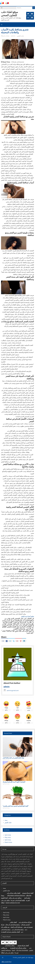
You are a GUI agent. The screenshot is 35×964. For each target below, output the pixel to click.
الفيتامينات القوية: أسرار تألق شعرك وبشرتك (14, 782)
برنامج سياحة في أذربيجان (12, 924)
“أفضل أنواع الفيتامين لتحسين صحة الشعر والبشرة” (15, 806)
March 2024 (8, 842)
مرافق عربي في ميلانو (15, 898)
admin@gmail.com (13, 690)
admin (7, 687)
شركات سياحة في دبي (25, 922)
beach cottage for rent (13, 902)
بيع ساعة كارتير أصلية (17, 927)
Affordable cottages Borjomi (16, 895)
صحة (6, 820)
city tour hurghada (22, 950)
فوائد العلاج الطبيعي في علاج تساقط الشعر (13, 758)
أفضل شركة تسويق (27, 893)
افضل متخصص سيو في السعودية (10, 932)
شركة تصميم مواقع (6, 961)
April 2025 (8, 835)
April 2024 (8, 840)
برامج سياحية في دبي (18, 929)
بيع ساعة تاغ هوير (6, 950)
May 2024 (8, 837)
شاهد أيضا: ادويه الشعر (27, 616)
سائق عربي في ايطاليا (7, 953)
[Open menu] (1, 8)
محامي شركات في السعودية (18, 948)
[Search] (33, 8)
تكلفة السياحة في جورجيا (18, 900)
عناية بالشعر (20, 36)
